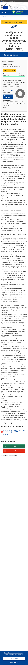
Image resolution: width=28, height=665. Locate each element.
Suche (21, 6)
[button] (17, 6)
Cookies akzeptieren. (14, 658)
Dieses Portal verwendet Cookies (13, 653)
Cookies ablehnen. (14, 662)
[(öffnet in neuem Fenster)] (6, 6)
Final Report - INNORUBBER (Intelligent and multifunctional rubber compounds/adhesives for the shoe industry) (14, 432)
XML (15, 446)
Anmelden (14, 6)
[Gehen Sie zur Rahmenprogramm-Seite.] (14, 26)
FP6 (4, 16)
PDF (15, 450)
